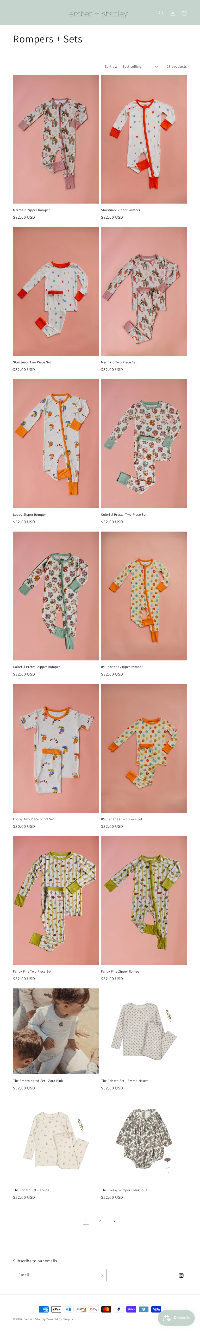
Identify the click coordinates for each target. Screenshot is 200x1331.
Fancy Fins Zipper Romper (121, 971)
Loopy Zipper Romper (29, 515)
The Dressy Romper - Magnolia (124, 1190)
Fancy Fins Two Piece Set (32, 971)
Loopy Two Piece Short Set (33, 819)
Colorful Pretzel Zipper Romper (36, 667)
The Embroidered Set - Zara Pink (38, 1081)
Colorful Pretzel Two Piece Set (124, 515)
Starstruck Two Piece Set (32, 362)
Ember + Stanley (35, 1319)
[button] (15, 13)
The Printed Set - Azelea (31, 1190)
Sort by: (111, 66)
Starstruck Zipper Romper (120, 210)
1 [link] (86, 1220)
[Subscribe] (101, 1275)
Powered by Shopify (59, 1319)
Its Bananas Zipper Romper (122, 667)
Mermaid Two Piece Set (119, 362)
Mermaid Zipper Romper (31, 210)
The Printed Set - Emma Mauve (124, 1081)
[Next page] (114, 1221)
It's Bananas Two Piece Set (121, 819)
